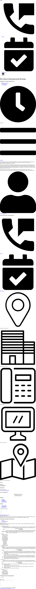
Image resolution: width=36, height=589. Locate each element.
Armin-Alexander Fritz (3, 213)
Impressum (3, 499)
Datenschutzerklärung (5, 521)
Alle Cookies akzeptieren (10, 575)
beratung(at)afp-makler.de (5, 490)
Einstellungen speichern (3, 575)
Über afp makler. (4, 505)
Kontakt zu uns (4, 507)
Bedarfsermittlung (4, 506)
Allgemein (1, 160)
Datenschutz (3, 500)
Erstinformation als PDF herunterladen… (5, 588)
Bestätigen (13, 588)
